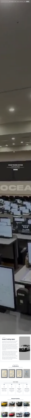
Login (24, 1)
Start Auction (15, 169)
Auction (18, 1)
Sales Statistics (21, 1)
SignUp (27, 1)
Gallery (15, 1)
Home (10, 1)
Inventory (12, 1)
